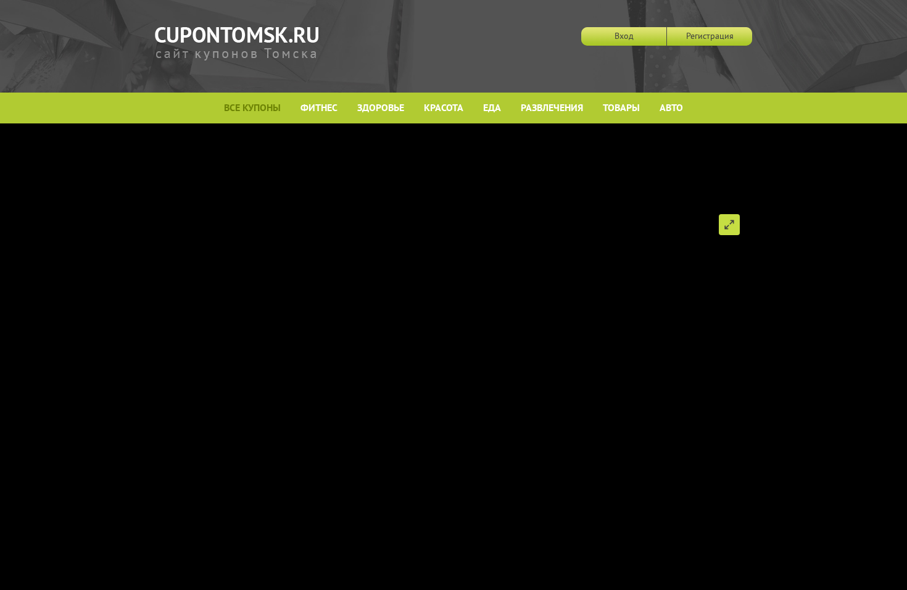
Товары (621, 108)
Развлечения (552, 108)
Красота (443, 108)
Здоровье (380, 108)
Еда (492, 108)
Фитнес (319, 108)
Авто (671, 108)
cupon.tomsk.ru (236, 43)
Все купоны (252, 108)
